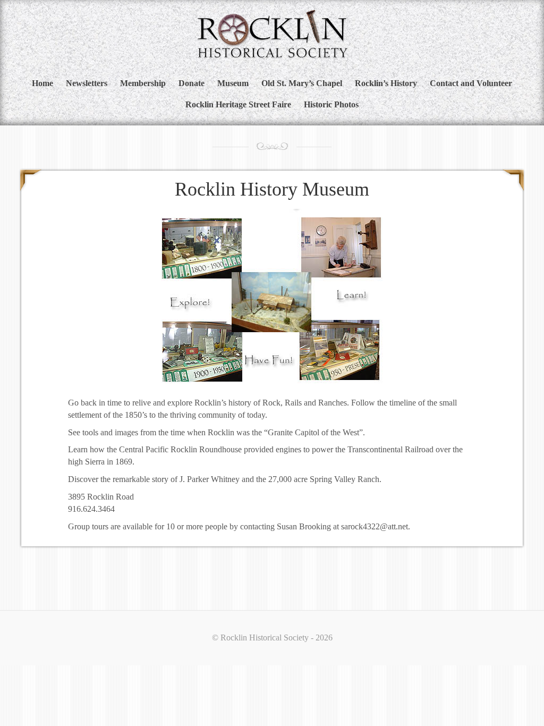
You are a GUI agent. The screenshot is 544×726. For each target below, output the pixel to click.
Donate (191, 83)
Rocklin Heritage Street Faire (238, 104)
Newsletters (86, 83)
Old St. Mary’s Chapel (301, 83)
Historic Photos (331, 104)
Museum (233, 83)
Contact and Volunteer (471, 83)
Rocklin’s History (386, 83)
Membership (143, 83)
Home (42, 83)
